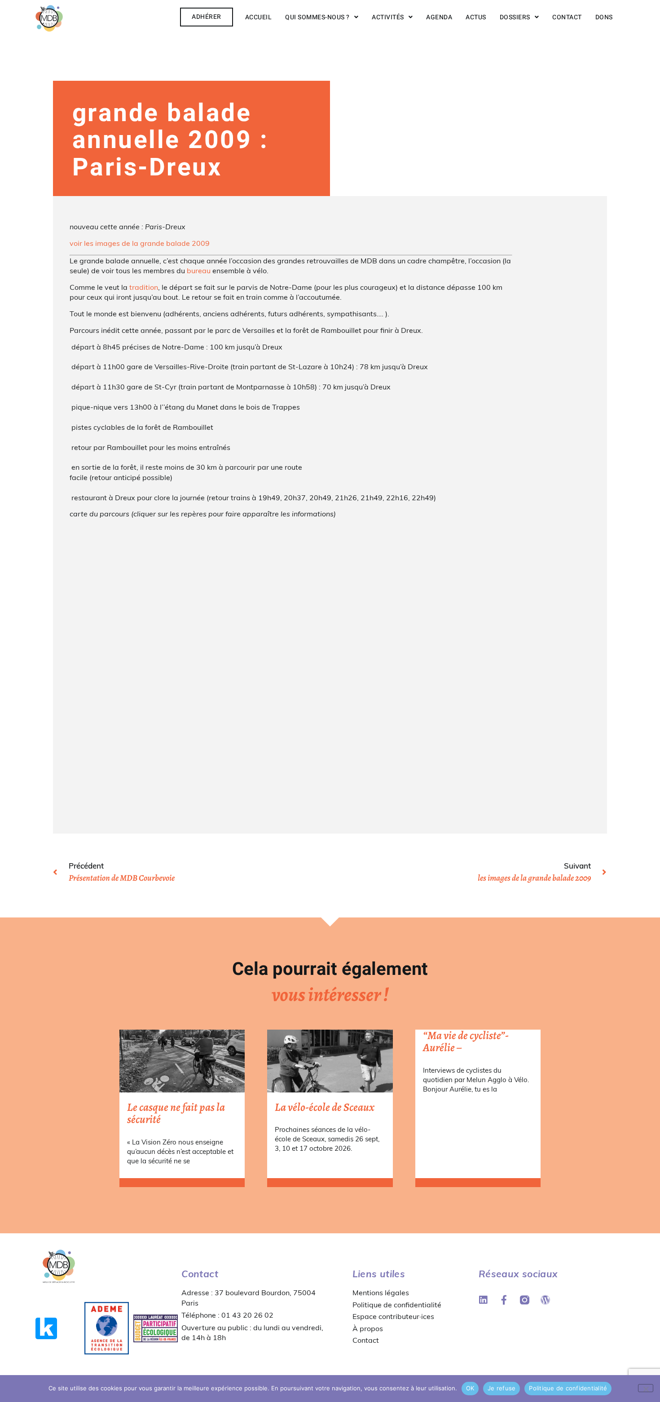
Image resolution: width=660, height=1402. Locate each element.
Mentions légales (380, 1292)
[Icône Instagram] (524, 1300)
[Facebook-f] (504, 1300)
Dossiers (515, 17)
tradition (143, 287)
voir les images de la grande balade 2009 (140, 243)
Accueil (258, 17)
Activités (388, 17)
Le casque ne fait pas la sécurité (176, 1113)
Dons (604, 17)
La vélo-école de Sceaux (324, 1107)
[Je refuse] (645, 1388)
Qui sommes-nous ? (317, 17)
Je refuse (501, 1388)
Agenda (439, 17)
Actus (476, 17)
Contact (567, 17)
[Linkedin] (483, 1300)
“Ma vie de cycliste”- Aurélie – (466, 1042)
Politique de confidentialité (396, 1304)
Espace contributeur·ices (393, 1316)
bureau (199, 270)
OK (470, 1388)
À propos (367, 1328)
